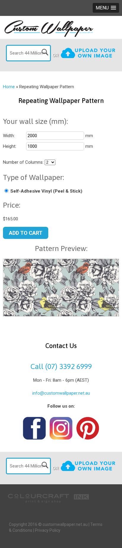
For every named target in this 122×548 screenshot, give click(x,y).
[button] (106, 8)
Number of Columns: (23, 162)
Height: (9, 146)
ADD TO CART (25, 233)
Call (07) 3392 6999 (61, 366)
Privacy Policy (47, 530)
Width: (9, 135)
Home (9, 86)
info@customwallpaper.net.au (61, 393)
